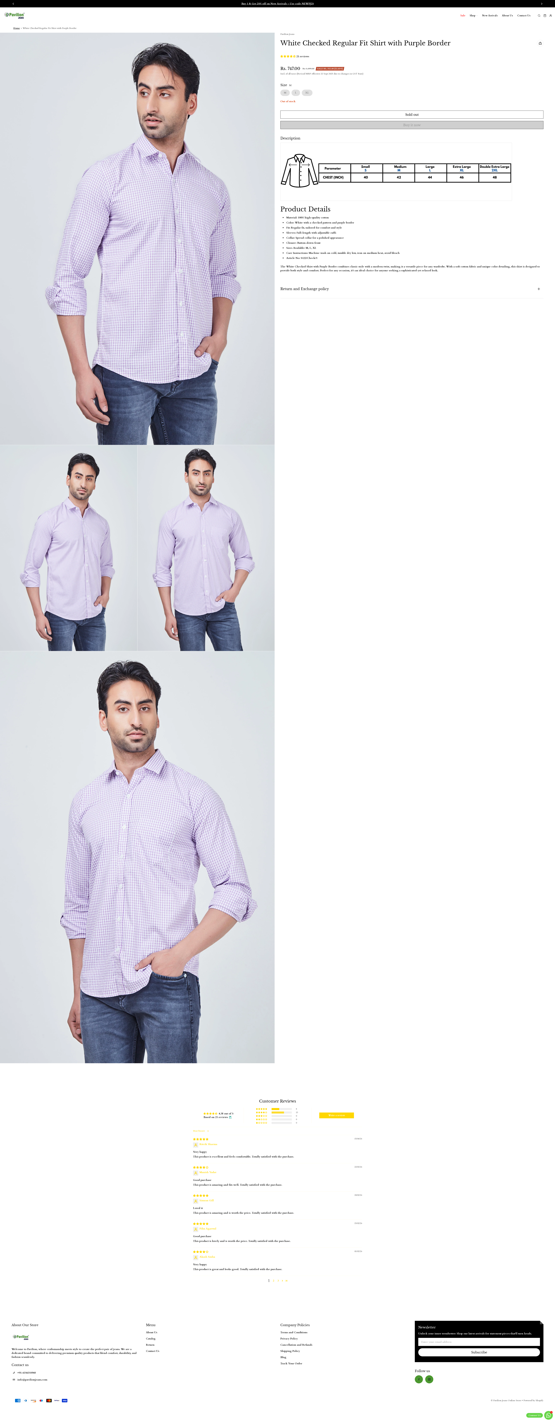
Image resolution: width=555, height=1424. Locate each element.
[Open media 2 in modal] (137, 239)
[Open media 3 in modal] (68, 548)
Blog (283, 1357)
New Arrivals (490, 15)
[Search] (539, 15)
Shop (472, 15)
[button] (288, 56)
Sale (462, 15)
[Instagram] (429, 1379)
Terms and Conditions (293, 1332)
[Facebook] (419, 1379)
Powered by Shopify (533, 1400)
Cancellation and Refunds (296, 1345)
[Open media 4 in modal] (206, 548)
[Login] (550, 15)
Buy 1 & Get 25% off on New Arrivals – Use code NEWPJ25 (277, 3)
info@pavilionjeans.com (32, 1380)
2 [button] (273, 1280)
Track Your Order (291, 1363)
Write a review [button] (336, 1115)
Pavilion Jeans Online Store (507, 1400)
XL (307, 93)
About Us (507, 15)
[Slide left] (13, 3)
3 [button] (278, 1280)
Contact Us (523, 15)
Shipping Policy (290, 1351)
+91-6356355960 (26, 1373)
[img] (200, 1139)
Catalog (151, 1338)
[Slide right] (541, 3)
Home (16, 28)
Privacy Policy (289, 1338)
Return (150, 1345)
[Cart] (544, 15)
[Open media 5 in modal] (137, 857)
